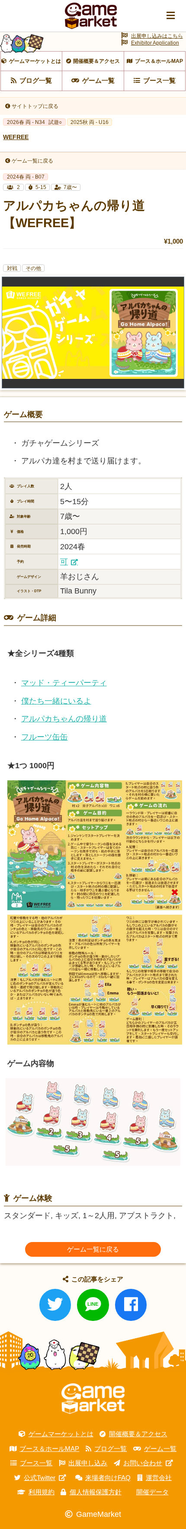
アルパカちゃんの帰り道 (64, 718)
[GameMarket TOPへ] (93, 1398)
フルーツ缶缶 (44, 737)
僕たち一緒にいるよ (56, 701)
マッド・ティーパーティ (64, 682)
